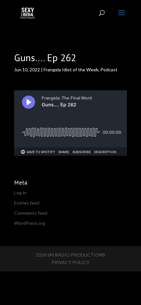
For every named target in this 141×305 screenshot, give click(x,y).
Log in (20, 192)
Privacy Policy (70, 262)
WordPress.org (29, 223)
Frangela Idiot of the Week (71, 69)
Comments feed (30, 213)
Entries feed (26, 203)
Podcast (108, 69)
